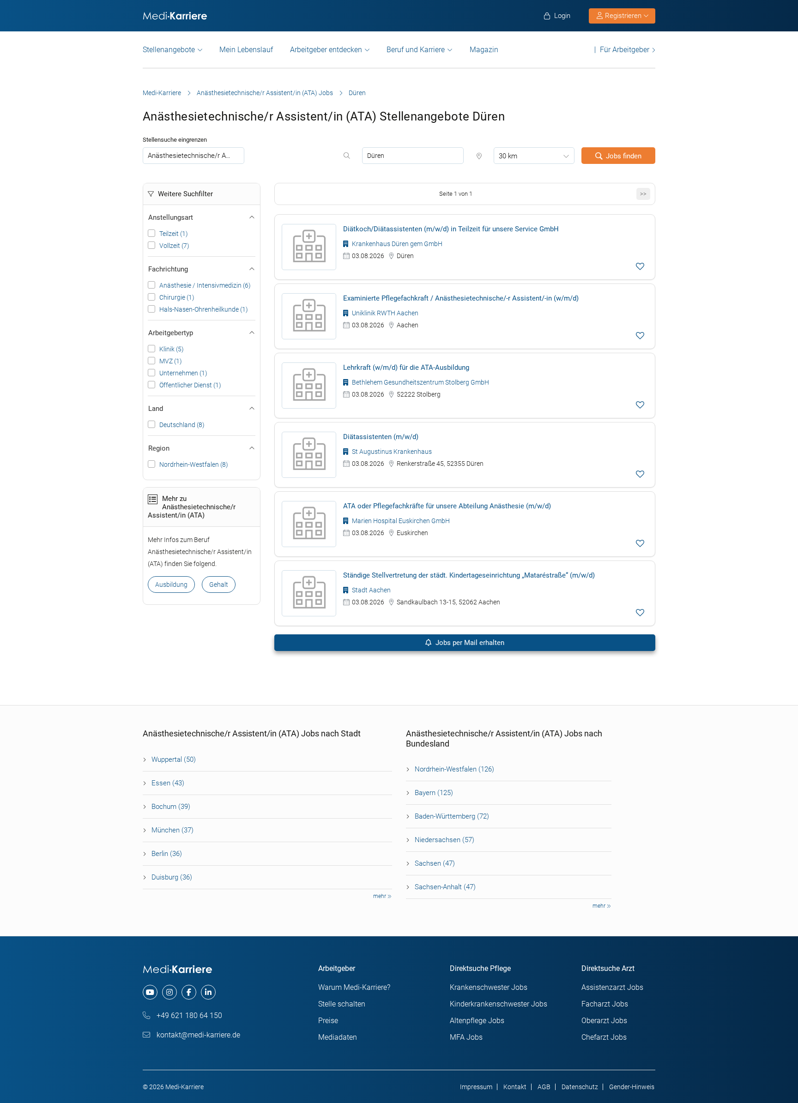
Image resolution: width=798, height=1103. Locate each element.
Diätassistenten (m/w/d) (380, 437)
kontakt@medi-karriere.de (197, 1035)
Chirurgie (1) (176, 297)
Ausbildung (171, 584)
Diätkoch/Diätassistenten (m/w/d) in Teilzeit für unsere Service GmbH (451, 229)
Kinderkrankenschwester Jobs (498, 1004)
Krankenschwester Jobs (488, 987)
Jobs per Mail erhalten (469, 643)
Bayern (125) (434, 793)
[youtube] (150, 992)
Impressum (476, 1087)
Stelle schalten (341, 1004)
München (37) (172, 830)
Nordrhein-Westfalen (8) (193, 464)
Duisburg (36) (171, 877)
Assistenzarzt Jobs (612, 987)
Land (155, 408)
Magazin (484, 50)
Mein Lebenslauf (246, 50)
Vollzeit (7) (174, 245)
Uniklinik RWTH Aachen (384, 313)
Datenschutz (580, 1087)
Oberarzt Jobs (604, 1020)
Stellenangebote (169, 50)
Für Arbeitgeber (624, 50)
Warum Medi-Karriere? (354, 987)
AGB (544, 1087)
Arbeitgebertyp (170, 333)
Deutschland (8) (182, 424)
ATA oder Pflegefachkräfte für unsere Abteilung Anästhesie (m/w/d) (447, 506)
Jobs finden (623, 156)
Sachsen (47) (435, 863)
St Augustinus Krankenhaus (391, 451)
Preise (328, 1020)
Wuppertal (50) (173, 759)
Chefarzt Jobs (604, 1037)
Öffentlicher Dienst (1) (190, 385)
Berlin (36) (166, 854)
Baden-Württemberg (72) (452, 816)
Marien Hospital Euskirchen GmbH (400, 520)
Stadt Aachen (371, 590)
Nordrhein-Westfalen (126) (454, 769)
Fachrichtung (168, 269)
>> (643, 193)
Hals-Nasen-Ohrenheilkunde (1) (203, 309)
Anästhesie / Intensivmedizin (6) (205, 285)
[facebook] (188, 992)
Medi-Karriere (162, 92)
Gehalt (218, 584)
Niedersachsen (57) (444, 840)
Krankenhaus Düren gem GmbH (396, 243)
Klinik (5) (171, 349)
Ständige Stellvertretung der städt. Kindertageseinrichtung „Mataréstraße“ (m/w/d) (469, 575)
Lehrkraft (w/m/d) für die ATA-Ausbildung (406, 367)
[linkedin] (208, 992)
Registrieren (623, 16)
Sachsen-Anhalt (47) (445, 887)
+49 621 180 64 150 (188, 1015)
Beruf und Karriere (416, 50)
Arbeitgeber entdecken (326, 50)
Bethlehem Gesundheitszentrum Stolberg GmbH (420, 382)
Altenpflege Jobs (477, 1020)
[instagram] (169, 992)
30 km (508, 156)
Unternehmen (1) (183, 373)
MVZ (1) (170, 361)
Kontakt (514, 1087)
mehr (380, 896)
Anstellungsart (170, 217)
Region (158, 448)
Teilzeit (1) (173, 233)
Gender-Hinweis (631, 1087)
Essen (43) (167, 783)
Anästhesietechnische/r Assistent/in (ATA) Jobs (265, 92)
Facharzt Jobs (604, 1004)
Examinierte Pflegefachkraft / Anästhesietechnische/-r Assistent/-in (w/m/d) (461, 298)
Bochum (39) (170, 806)
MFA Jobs (466, 1037)
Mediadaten (337, 1037)
